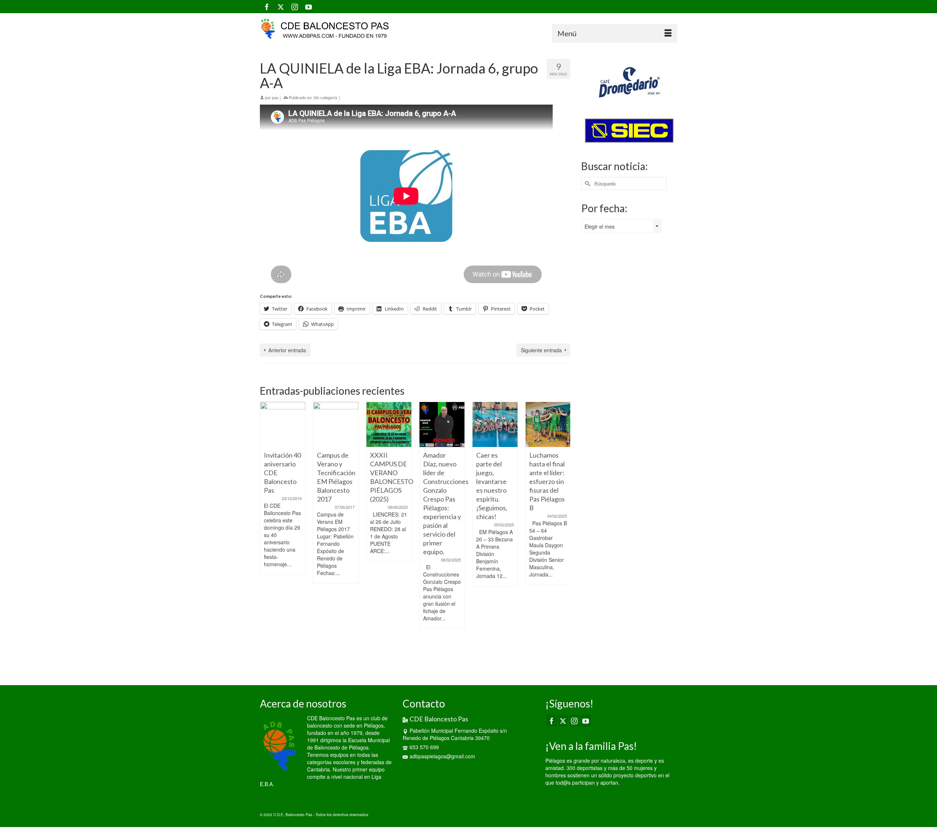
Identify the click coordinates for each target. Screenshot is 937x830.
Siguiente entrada (541, 350)
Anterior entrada (287, 350)
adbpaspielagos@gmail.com (442, 756)
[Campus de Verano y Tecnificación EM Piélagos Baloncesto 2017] (335, 424)
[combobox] (621, 226)
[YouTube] (309, 6)
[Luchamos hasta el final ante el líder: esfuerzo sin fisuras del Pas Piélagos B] (548, 424)
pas (275, 97)
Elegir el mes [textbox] (600, 226)
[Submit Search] (586, 183)
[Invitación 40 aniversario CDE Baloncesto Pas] (282, 424)
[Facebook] (267, 6)
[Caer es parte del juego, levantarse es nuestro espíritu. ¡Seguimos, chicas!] (495, 424)
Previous (266, 534)
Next (563, 534)
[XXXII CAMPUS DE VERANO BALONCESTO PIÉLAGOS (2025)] (388, 424)
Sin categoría (325, 97)
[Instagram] (295, 6)
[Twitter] (281, 6)
